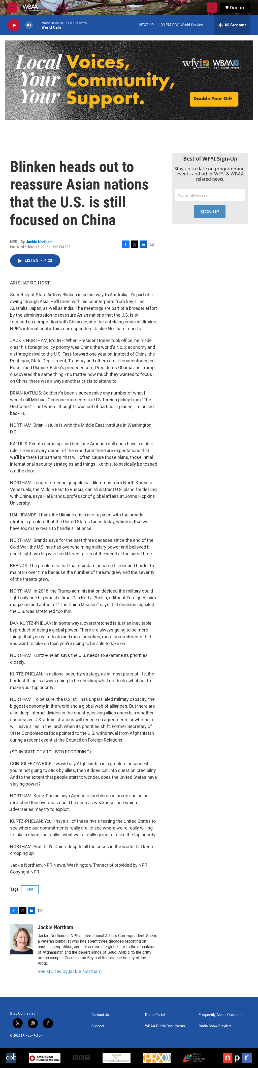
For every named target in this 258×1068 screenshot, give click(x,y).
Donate (237, 7)
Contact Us (100, 1015)
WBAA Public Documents (165, 1026)
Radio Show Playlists (215, 1026)
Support (97, 1026)
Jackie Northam (39, 241)
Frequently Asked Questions (221, 1015)
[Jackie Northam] (21, 939)
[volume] (29, 25)
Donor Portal (155, 1015)
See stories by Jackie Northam (70, 971)
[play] (14, 25)
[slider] (37, 25)
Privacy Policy (32, 1035)
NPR (29, 890)
